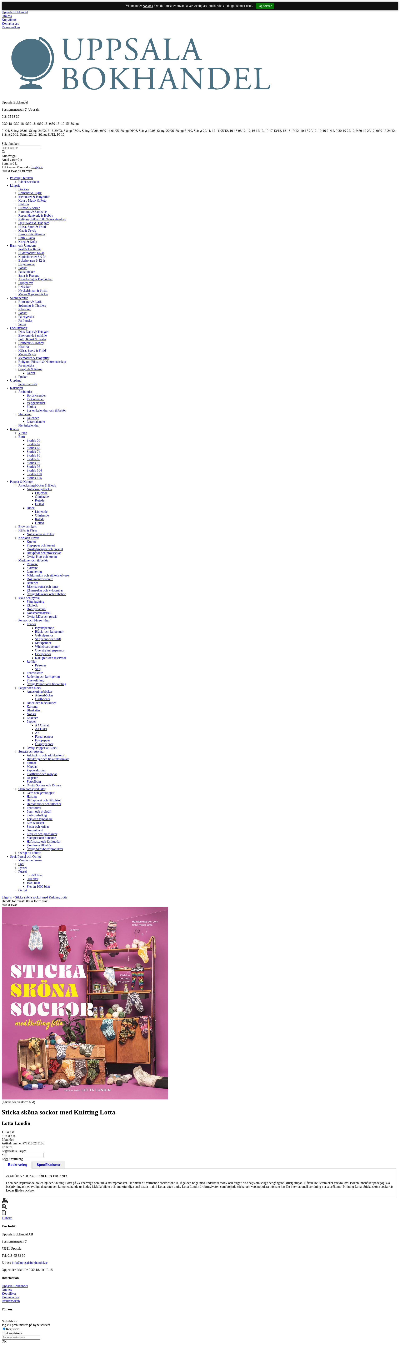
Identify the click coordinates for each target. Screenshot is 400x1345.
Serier (22, 324)
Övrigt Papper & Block (42, 748)
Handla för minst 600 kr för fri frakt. (25, 903)
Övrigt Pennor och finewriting (46, 684)
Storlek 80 (33, 455)
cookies (148, 6)
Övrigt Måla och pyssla (42, 616)
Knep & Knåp (27, 241)
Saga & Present (28, 275)
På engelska (26, 316)
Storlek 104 (34, 470)
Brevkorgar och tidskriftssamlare (48, 759)
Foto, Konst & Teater (32, 339)
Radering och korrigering (43, 676)
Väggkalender (36, 403)
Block (31, 508)
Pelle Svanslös (27, 384)
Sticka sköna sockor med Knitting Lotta (41, 897)
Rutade (39, 500)
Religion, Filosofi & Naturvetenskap (42, 219)
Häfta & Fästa (27, 530)
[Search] (3, 152)
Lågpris (15, 185)
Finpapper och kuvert (41, 545)
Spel (21, 864)
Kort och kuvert (28, 538)
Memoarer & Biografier (33, 196)
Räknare (32, 564)
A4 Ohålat (42, 725)
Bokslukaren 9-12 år (31, 260)
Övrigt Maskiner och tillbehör (46, 594)
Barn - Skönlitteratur (31, 234)
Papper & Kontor (21, 481)
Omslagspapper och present (45, 549)
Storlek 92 (33, 463)
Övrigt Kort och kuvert (42, 556)
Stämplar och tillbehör (41, 838)
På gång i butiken (21, 178)
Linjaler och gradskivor (42, 834)
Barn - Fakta (26, 238)
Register (32, 778)
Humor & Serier (29, 208)
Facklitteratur (18, 328)
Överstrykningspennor (49, 650)
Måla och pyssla (29, 598)
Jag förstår (265, 6)
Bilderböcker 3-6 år (31, 253)
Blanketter (33, 710)
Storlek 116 (34, 478)
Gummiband (35, 830)
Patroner (40, 665)
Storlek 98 (33, 466)
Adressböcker (44, 695)
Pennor (31, 624)
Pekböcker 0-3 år (29, 249)
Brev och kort (27, 526)
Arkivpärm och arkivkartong (45, 755)
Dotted (39, 504)
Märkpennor (43, 643)
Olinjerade (42, 496)
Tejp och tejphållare (39, 819)
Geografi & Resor (30, 369)
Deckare (23, 189)
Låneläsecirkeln (28, 181)
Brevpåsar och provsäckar (44, 553)
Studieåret (24, 414)
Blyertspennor (44, 628)
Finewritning (35, 680)
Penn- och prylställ (39, 811)
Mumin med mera (30, 860)
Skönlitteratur (19, 298)
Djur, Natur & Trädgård (33, 223)
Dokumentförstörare (40, 579)
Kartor (31, 373)
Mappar (32, 766)
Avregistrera (14, 1333)
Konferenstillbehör (39, 845)
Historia (23, 204)
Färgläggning (35, 601)
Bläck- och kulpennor (49, 631)
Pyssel (22, 868)
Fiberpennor (43, 654)
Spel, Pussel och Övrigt (25, 856)
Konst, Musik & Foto (32, 200)
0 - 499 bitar (35, 875)
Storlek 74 (33, 451)
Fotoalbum (34, 781)
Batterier (32, 583)
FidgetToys (25, 283)
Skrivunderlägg (37, 815)
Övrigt (22, 890)
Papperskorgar (36, 770)
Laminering (34, 571)
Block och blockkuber (41, 703)
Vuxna (22, 433)
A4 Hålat (41, 729)
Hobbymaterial (36, 609)
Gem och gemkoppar (40, 793)
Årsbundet (25, 391)
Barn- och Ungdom (23, 245)
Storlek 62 (33, 444)
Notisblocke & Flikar (40, 534)
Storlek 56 (33, 440)
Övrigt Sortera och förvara (44, 785)
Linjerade (41, 493)
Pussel (22, 871)
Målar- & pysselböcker (33, 294)
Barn (21, 436)
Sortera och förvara (31, 751)
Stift (37, 669)
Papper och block (29, 688)
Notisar (31, 714)
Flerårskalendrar (29, 425)
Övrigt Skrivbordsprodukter (45, 849)
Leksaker (24, 286)
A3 (37, 733)
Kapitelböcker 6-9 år (31, 256)
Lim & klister (35, 823)
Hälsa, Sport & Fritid (32, 226)
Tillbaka (7, 1218)
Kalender (33, 418)
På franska (25, 320)
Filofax (31, 406)
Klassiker (24, 309)
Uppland (15, 380)
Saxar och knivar (38, 826)
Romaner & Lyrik (30, 193)
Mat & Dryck (27, 230)
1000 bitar (33, 883)
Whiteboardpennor (47, 646)
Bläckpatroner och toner (42, 586)
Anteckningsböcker (39, 489)
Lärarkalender (36, 421)
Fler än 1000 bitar (38, 886)
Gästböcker (42, 699)
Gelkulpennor (44, 635)
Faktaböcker (26, 271)
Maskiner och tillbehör (33, 560)
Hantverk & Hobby (31, 343)
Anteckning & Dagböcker (35, 279)
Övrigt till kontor (29, 853)
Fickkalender (35, 399)
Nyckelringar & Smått (32, 290)
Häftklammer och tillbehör (44, 804)
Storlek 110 (34, 474)
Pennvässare (35, 673)
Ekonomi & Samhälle (32, 211)
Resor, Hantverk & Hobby (35, 215)
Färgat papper (44, 736)
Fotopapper (42, 740)
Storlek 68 (33, 448)
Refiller (31, 661)
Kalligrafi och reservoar (50, 658)
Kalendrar (16, 388)
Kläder (14, 429)
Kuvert (31, 541)
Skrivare (32, 568)
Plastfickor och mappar (42, 774)
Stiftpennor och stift (48, 639)
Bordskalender (36, 395)
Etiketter (32, 718)
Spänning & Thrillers (32, 305)
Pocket (22, 268)
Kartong (32, 706)
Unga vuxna (26, 264)
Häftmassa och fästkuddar (44, 841)
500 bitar (32, 879)
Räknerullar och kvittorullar (45, 590)
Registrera (12, 1329)
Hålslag (32, 796)
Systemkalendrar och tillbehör (46, 410)
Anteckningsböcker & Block (37, 485)
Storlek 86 (33, 459)
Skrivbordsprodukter (31, 789)
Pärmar (31, 763)
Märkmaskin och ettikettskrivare (48, 575)
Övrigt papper (44, 744)
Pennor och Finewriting (33, 620)
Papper (31, 721)
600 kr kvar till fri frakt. (17, 171)
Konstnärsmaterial (38, 613)
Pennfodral (34, 808)
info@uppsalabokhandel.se (30, 1262)
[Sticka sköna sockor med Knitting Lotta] (85, 1003)
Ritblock (32, 605)
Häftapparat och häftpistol (44, 800)
